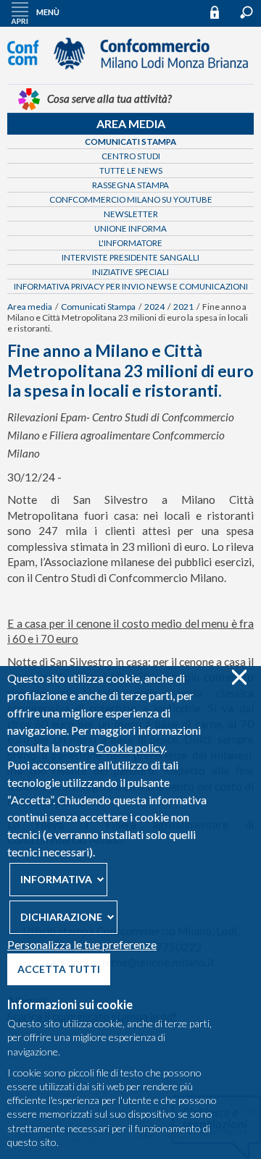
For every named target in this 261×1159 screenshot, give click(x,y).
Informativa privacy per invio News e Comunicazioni (131, 286)
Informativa (56, 879)
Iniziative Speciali (130, 272)
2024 (154, 306)
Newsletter (131, 214)
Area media (130, 123)
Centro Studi (131, 156)
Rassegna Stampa (130, 185)
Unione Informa (130, 228)
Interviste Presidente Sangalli (130, 257)
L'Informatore (130, 243)
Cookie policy (130, 747)
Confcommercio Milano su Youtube (130, 199)
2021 (183, 306)
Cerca (246, 12)
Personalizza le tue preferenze (82, 944)
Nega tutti (238, 677)
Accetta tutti (58, 969)
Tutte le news (130, 170)
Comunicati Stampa (130, 141)
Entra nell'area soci (221, 12)
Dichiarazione (61, 917)
